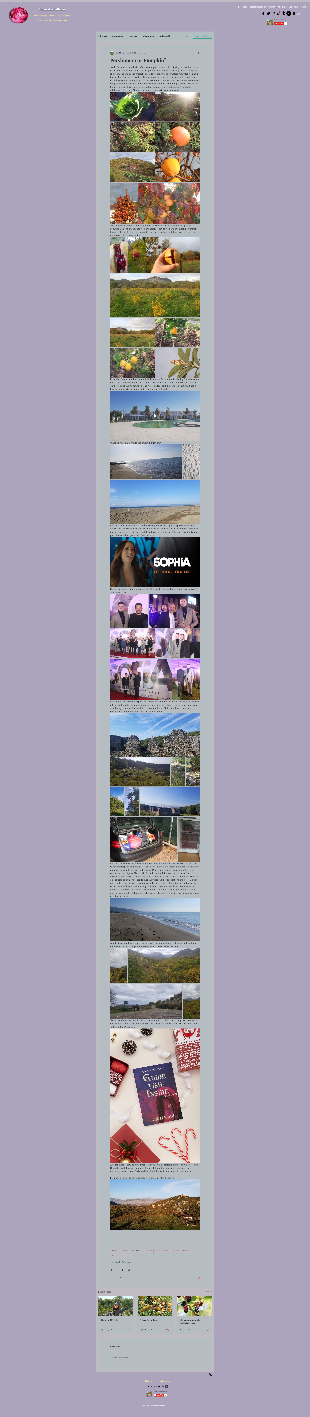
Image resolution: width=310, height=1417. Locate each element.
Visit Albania (136, 1251)
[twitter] (268, 13)
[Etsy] (288, 13)
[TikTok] (278, 13)
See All (209, 1291)
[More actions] (198, 53)
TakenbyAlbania (127, 1256)
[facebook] (263, 13)
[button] (298, 13)
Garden (176, 1251)
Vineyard (133, 36)
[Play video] (155, 416)
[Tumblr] (283, 13)
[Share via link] (129, 1270)
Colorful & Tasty (109, 1320)
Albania (114, 1251)
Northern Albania (162, 1251)
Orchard (149, 1251)
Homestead (117, 36)
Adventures (148, 36)
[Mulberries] (194, 1306)
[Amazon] (293, 13)
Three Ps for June (149, 1320)
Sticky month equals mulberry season (190, 1321)
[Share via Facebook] (111, 1270)
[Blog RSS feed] (210, 1375)
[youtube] (155, 1386)
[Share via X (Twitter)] (117, 1270)
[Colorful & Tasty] (115, 1306)
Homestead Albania (52, 9)
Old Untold (164, 36)
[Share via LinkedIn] (123, 1270)
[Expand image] (132, 106)
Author (114, 1256)
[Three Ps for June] (155, 1306)
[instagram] (273, 13)
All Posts (102, 36)
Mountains (187, 1251)
